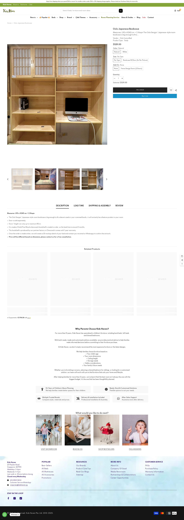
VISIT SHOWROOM (49, 449)
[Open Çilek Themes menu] (87, 17)
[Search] (121, 11)
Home (9, 23)
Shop (61, 17)
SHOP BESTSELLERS (106, 449)
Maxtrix (16, 4)
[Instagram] (14, 498)
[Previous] (7, 179)
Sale (144, 17)
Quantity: (116, 74)
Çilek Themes (81, 17)
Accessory (93, 17)
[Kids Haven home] (9, 11)
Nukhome (23, 4)
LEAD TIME (79, 206)
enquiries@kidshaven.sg (19, 485)
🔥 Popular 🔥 (44, 17)
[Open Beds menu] (57, 17)
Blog (138, 17)
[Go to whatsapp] (4, 514)
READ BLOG (77, 449)
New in (33, 17)
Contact (151, 17)
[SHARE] (175, 90)
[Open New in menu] (37, 17)
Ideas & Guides (127, 17)
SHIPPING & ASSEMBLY (100, 206)
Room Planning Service (110, 17)
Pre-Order (140, 90)
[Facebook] (8, 498)
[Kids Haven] (49, 430)
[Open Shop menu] (65, 17)
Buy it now (145, 96)
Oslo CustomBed (126, 38)
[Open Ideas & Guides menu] (135, 17)
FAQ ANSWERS (135, 449)
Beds (53, 17)
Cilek (30, 4)
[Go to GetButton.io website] (5, 518)
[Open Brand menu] (73, 17)
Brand (69, 17)
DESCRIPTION (62, 206)
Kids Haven (7, 4)
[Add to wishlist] (171, 90)
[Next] (106, 179)
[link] (27, 311)
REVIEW (119, 206)
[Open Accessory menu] (99, 17)
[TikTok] (20, 498)
